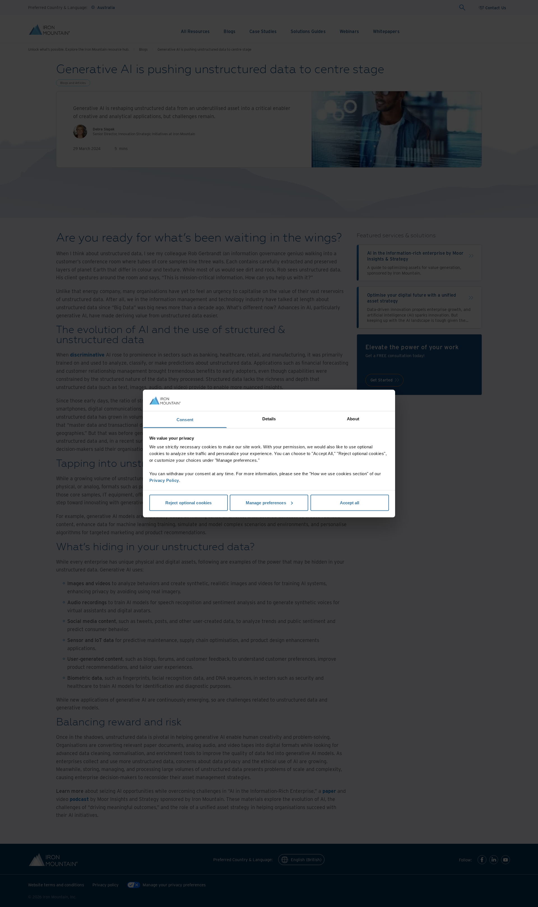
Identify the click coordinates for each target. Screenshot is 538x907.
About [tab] (353, 418)
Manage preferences (266, 502)
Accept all (350, 502)
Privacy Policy (164, 480)
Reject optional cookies (188, 502)
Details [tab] (269, 418)
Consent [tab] (185, 419)
